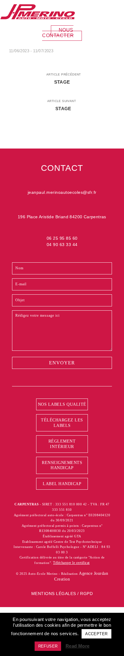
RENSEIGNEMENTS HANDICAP (62, 465)
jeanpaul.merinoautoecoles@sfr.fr (62, 192)
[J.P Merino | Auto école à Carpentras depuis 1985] (37, 11)
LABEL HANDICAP (62, 484)
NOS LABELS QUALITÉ (62, 404)
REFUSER (48, 646)
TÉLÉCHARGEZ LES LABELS (62, 423)
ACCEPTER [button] (96, 634)
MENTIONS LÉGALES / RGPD (62, 593)
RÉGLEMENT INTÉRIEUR (62, 444)
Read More (78, 645)
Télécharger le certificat (71, 563)
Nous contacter (58, 32)
